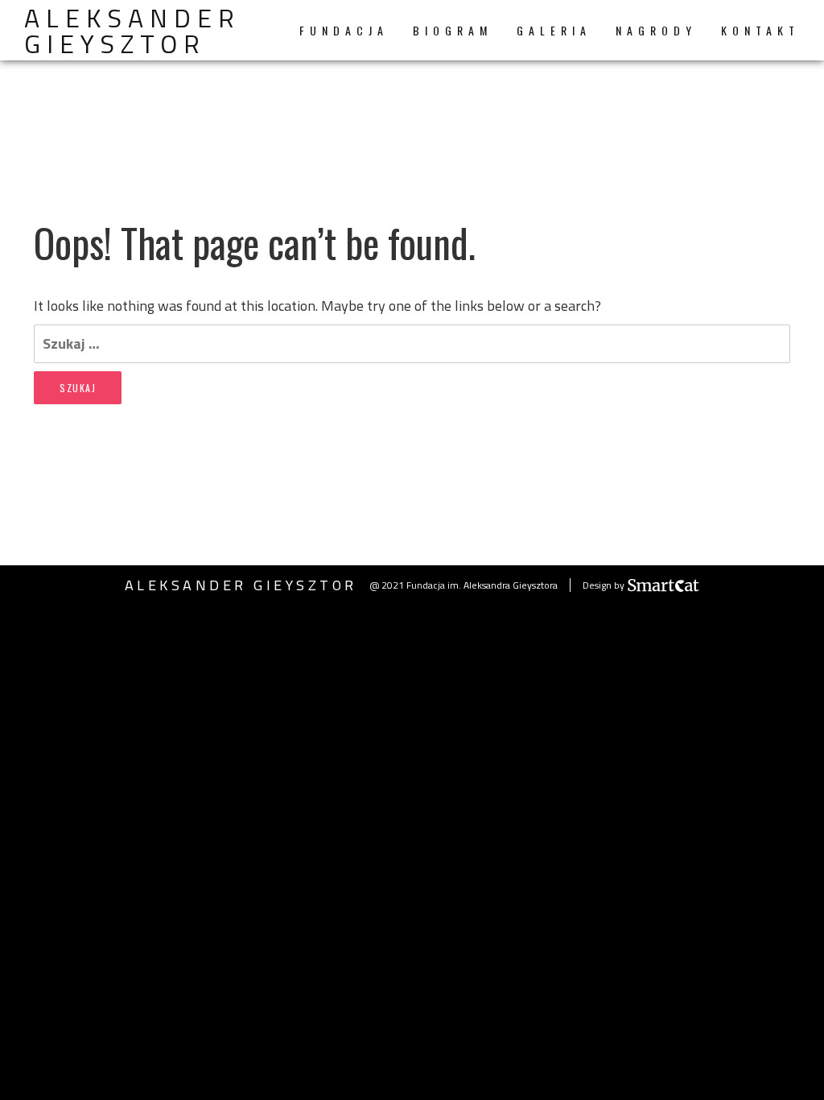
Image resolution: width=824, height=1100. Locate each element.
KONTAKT (760, 30)
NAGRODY (656, 30)
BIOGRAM (452, 30)
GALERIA (554, 30)
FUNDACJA (344, 30)
